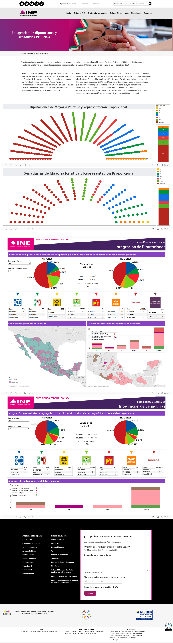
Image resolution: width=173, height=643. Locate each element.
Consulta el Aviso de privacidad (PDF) (101, 587)
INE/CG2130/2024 (83, 74)
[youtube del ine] (31, 3)
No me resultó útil (109, 550)
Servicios (148, 13)
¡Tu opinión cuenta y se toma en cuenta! (108, 536)
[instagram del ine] (36, 3)
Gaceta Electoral (57, 547)
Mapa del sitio (28, 573)
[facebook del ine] (21, 3)
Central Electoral (57, 539)
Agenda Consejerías (68, 4)
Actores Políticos (29, 551)
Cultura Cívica (116, 13)
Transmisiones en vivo (90, 4)
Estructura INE (28, 570)
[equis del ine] (26, 3)
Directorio (55, 566)
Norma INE (55, 543)
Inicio (68, 13)
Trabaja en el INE (29, 558)
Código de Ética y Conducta (62, 562)
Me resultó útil (93, 550)
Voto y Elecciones (133, 13)
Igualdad (54, 551)
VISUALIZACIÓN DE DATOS (37, 54)
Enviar (90, 593)
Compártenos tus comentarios (97, 555)
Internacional (27, 562)
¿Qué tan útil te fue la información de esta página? (107, 547)
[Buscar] (150, 3)
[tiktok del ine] (41, 3)
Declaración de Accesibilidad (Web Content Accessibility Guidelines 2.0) (34, 613)
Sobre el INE (79, 13)
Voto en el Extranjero (59, 555)
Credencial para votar (97, 13)
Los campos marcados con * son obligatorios (102, 542)
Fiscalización (27, 566)
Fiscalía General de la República (64, 576)
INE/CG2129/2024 (29, 74)
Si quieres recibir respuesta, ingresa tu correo (104, 577)
